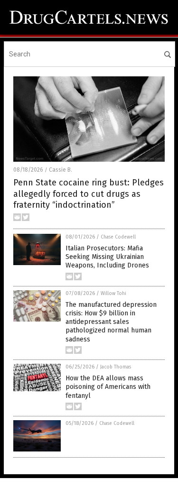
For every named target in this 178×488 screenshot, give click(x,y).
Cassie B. (60, 169)
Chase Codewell (118, 237)
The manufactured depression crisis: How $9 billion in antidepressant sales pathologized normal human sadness (111, 322)
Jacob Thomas (115, 367)
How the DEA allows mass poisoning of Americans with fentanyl (108, 386)
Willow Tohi (113, 293)
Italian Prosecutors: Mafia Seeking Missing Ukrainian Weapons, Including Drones (107, 256)
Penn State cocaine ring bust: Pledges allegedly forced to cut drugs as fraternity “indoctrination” (88, 193)
